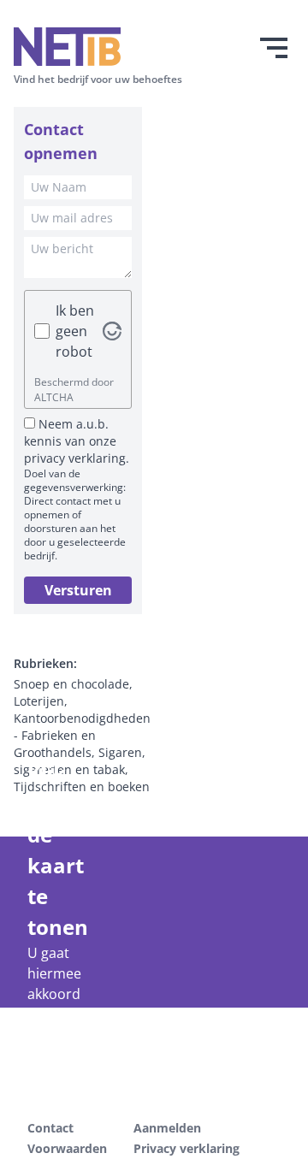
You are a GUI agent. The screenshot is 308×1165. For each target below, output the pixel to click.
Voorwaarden (67, 1148)
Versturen (78, 590)
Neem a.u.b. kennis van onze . (76, 441)
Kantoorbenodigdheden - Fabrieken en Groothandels (82, 735)
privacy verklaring (75, 458)
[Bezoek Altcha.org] (112, 331)
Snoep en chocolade (71, 684)
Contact (50, 1128)
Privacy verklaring (186, 1148)
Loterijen (39, 701)
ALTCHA (54, 397)
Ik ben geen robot (75, 331)
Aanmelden (167, 1128)
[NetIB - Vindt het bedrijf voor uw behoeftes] (98, 46)
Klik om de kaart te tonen (48, 850)
